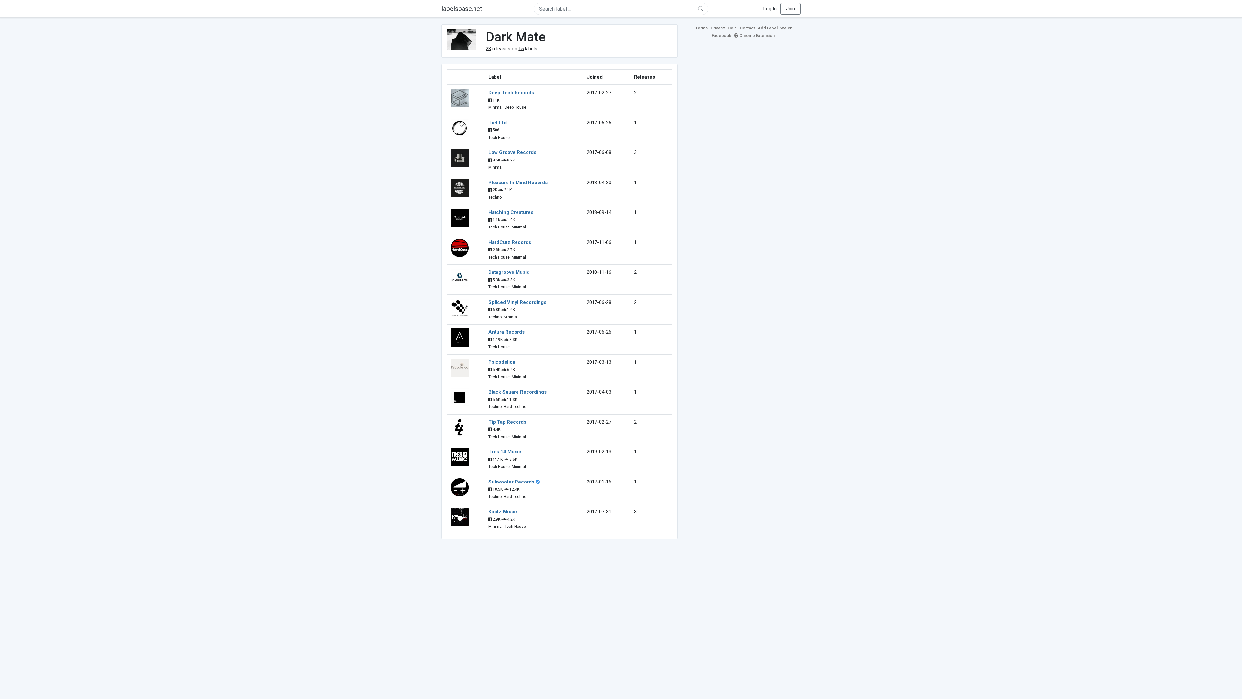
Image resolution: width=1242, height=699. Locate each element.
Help (732, 28)
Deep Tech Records (511, 92)
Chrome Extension (756, 35)
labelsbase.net (461, 9)
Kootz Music (502, 512)
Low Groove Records (512, 152)
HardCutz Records (509, 242)
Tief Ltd (497, 123)
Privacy (718, 28)
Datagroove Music (508, 272)
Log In (770, 9)
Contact (747, 28)
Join (790, 9)
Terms (701, 28)
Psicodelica (501, 362)
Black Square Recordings (517, 392)
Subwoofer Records (511, 482)
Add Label (768, 28)
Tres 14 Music (504, 452)
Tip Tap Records (507, 422)
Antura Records (506, 332)
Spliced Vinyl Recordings (517, 302)
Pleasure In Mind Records (518, 182)
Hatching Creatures (510, 212)
